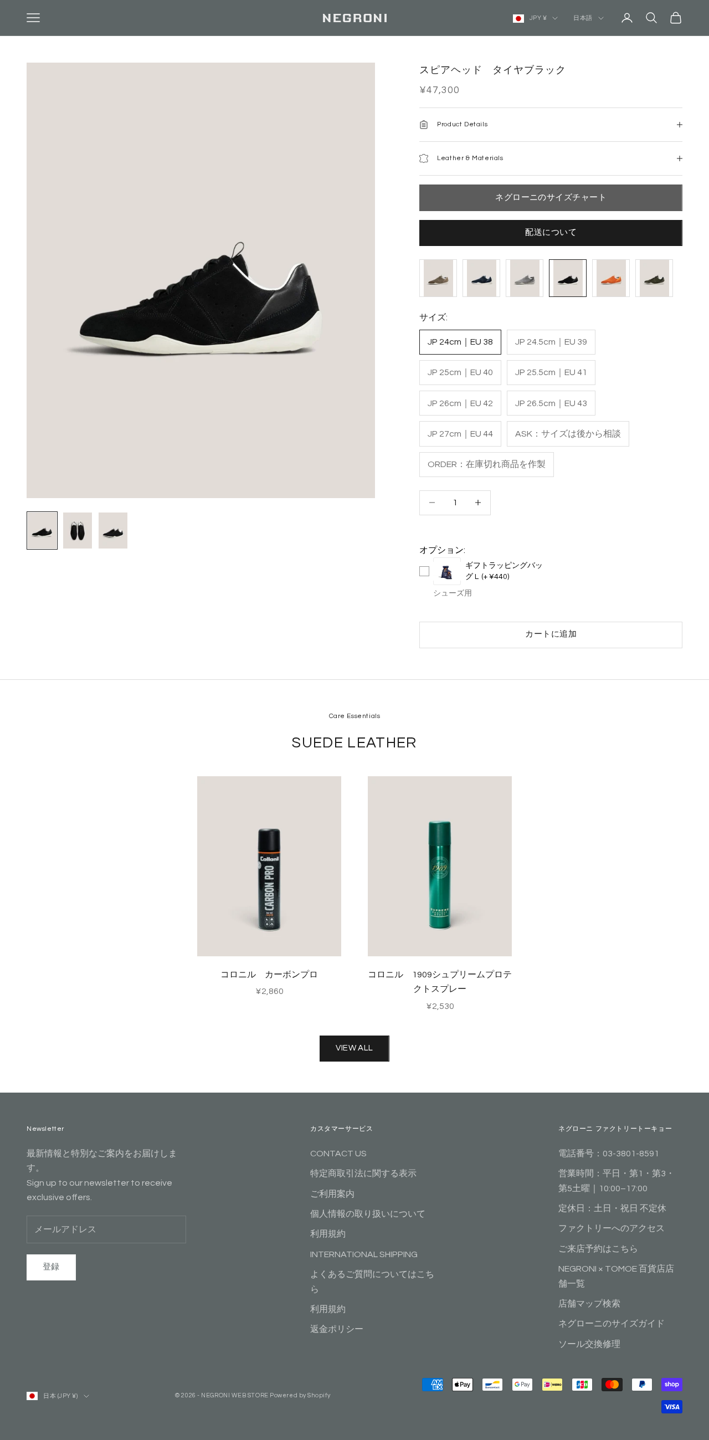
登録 (51, 1267)
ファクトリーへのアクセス (611, 1228)
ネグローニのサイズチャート (551, 197)
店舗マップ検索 (589, 1303)
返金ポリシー (336, 1329)
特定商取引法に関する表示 (363, 1173)
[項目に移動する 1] (42, 530)
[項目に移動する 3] (113, 530)
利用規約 (328, 1233)
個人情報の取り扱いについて (367, 1214)
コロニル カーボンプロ (269, 974)
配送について (551, 232)
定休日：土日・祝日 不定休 (612, 1208)
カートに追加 (551, 634)
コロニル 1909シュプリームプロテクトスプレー (440, 981)
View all (354, 1048)
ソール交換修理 (589, 1344)
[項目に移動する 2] (77, 530)
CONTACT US (338, 1153)
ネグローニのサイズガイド (611, 1323)
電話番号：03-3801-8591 (608, 1153)
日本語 (583, 18)
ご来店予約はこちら (598, 1248)
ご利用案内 (332, 1194)
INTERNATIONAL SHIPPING (364, 1254)
